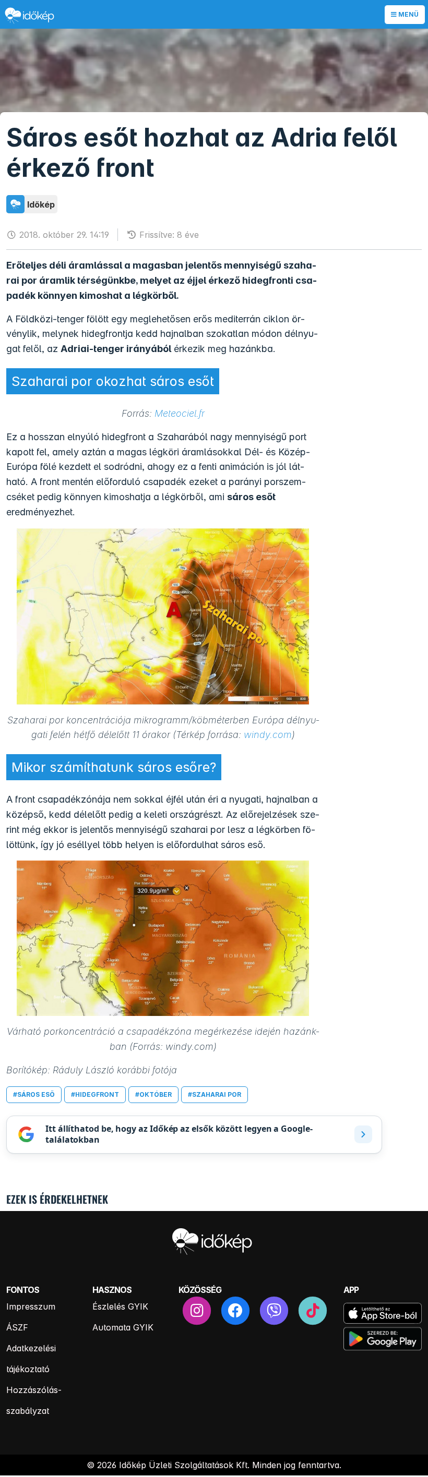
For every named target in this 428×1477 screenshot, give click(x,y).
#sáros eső (34, 1094)
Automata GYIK (122, 1327)
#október (153, 1094)
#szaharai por (214, 1094)
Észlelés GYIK (120, 1306)
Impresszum (30, 1306)
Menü (408, 14)
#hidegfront (95, 1094)
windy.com (268, 734)
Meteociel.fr (179, 413)
